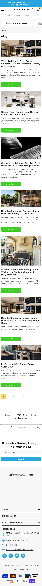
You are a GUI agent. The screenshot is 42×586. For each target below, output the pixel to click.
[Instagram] (11, 555)
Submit (21, 459)
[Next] (29, 397)
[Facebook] (4, 555)
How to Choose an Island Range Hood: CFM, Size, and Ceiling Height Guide (21, 320)
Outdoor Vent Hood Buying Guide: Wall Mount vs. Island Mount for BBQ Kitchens (19, 272)
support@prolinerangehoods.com (19, 549)
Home (4, 30)
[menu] (2, 9)
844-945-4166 (11, 545)
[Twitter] (23, 555)
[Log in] (33, 9)
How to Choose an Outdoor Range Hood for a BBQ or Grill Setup (20, 212)
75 (23, 397)
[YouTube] (17, 555)
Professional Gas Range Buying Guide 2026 (18, 365)
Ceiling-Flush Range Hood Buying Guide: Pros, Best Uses (19, 113)
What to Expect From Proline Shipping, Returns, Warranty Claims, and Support (20, 63)
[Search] (9, 9)
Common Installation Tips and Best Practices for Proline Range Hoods (20, 164)
